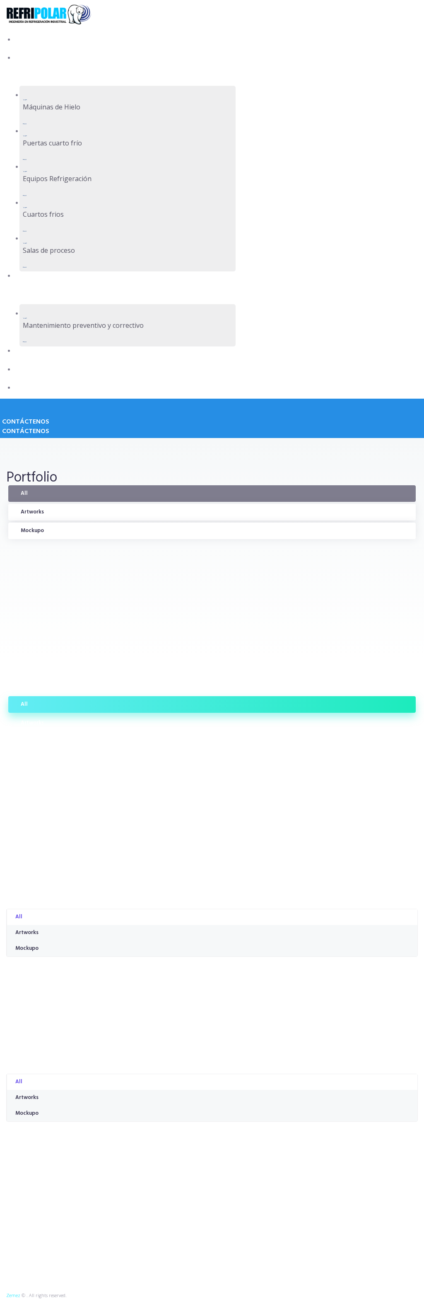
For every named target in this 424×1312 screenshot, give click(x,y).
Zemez (13, 1295)
